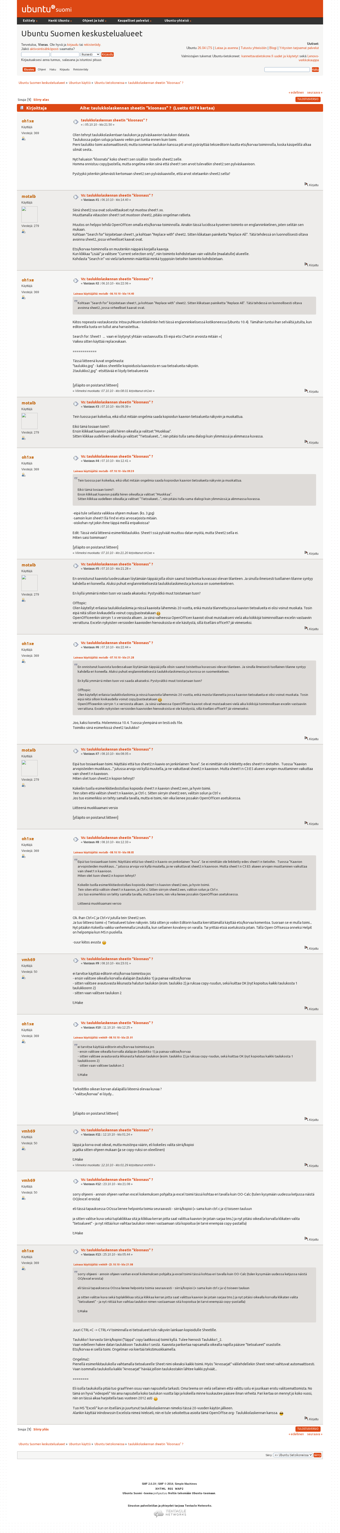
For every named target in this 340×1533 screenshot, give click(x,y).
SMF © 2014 (165, 1483)
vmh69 (28, 959)
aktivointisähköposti (44, 49)
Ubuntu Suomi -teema (137, 1493)
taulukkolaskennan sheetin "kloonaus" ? (114, 120)
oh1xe (28, 120)
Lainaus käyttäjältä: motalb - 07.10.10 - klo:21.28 (103, 657)
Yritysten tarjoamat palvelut (299, 48)
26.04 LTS (205, 48)
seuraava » (314, 92)
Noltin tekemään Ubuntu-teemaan (191, 1493)
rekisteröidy (92, 45)
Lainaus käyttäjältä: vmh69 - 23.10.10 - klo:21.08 (103, 1264)
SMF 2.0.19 (149, 1483)
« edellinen (296, 92)
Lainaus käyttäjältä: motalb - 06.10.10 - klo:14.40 (103, 293)
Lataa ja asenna (226, 48)
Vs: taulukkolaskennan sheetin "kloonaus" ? (117, 195)
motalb (29, 196)
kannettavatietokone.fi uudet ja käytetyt (269, 56)
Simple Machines (186, 1483)
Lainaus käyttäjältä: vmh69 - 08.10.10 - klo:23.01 (103, 1037)
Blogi (273, 48)
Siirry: (269, 1455)
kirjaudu (72, 45)
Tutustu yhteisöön (254, 48)
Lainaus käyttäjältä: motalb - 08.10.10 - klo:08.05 (103, 852)
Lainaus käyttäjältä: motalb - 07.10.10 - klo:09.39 (103, 471)
